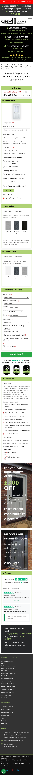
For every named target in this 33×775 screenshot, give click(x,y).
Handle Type (6, 294)
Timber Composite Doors (7, 689)
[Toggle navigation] (29, 19)
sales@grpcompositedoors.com (18, 634)
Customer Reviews (6, 715)
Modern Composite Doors (8, 666)
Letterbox (5, 306)
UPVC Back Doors (6, 695)
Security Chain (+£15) (11, 331)
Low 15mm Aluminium (11, 166)
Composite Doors (12, 65)
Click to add (8, 190)
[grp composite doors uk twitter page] (7, 770)
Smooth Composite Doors (8, 686)
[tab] (16, 101)
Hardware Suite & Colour (10, 300)
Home (3, 65)
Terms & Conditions (6, 760)
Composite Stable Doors (7, 684)
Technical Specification (14, 457)
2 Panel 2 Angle (24, 65)
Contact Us (4, 723)
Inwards (7, 174)
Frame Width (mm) (8, 126)
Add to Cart (16, 354)
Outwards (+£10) (20, 174)
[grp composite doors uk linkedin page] (18, 770)
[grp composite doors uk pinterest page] (12, 770)
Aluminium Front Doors (7, 692)
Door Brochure (11, 452)
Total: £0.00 (17, 14)
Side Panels (4, 698)
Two (20, 198)
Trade (2, 718)
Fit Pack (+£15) (9, 346)
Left (6, 182)
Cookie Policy (23, 760)
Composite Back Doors (7, 678)
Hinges (5, 315)
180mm (22, 153)
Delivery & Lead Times (7, 712)
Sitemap (3, 762)
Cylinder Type (7, 319)
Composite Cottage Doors (8, 681)
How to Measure (5, 709)
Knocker (5, 311)
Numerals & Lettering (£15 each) (12, 325)
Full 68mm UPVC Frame (12, 161)
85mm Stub (15, 151)
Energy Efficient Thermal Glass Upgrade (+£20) (17, 339)
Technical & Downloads (7, 706)
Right (13, 182)
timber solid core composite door (15, 242)
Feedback (3, 721)
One (13, 198)
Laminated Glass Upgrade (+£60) (15, 335)
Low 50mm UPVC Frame (12, 164)
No (6, 151)
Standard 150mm (10, 153)
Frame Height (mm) (8, 134)
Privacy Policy (15, 760)
